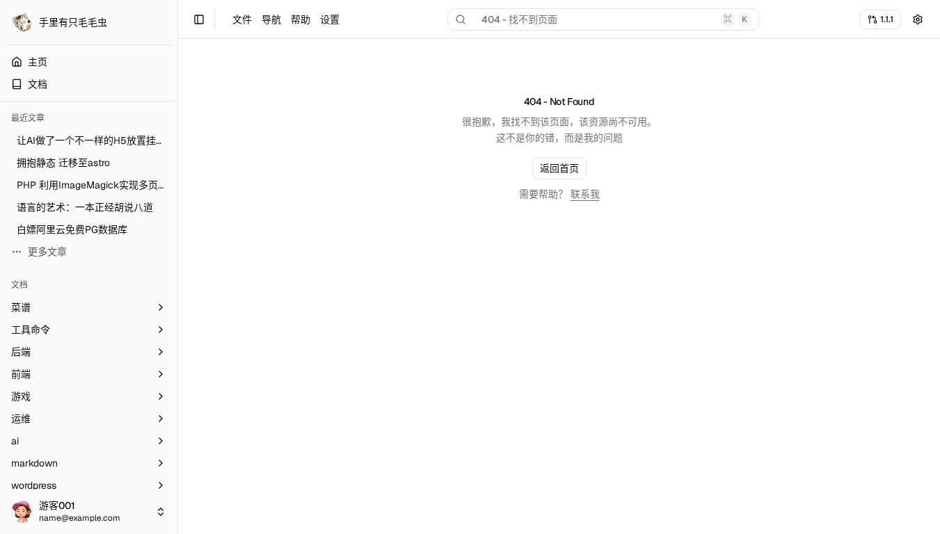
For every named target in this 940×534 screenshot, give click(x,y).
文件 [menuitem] (242, 19)
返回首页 (559, 168)
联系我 (585, 194)
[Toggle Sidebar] (177, 267)
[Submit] (918, 19)
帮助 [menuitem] (300, 19)
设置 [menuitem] (330, 19)
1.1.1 (886, 19)
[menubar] (286, 19)
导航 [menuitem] (271, 19)
